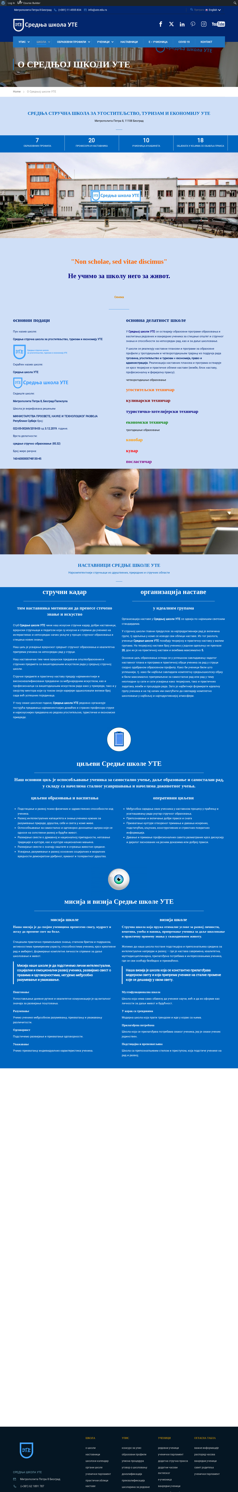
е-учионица (165, 1479)
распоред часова (204, 1454)
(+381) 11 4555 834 (69, 9)
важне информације (206, 1447)
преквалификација (133, 1480)
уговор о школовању (134, 1467)
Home (17, 91)
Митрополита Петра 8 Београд (33, 9)
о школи (91, 1447)
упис (22, 41)
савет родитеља (204, 1467)
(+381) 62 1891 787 (32, 1486)
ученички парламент (98, 1473)
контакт (206, 41)
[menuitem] (3, 3)
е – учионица (158, 41)
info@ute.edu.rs (97, 9)
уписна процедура (133, 1460)
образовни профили (71, 41)
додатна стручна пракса (173, 1460)
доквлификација (132, 1473)
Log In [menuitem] (11, 2)
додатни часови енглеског (168, 1470)
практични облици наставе (97, 1483)
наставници (129, 41)
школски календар (97, 1460)
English (213, 9)
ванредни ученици (169, 1486)
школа (41, 41)
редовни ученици (168, 1447)
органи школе (94, 1467)
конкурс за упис (131, 1447)
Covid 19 (184, 41)
